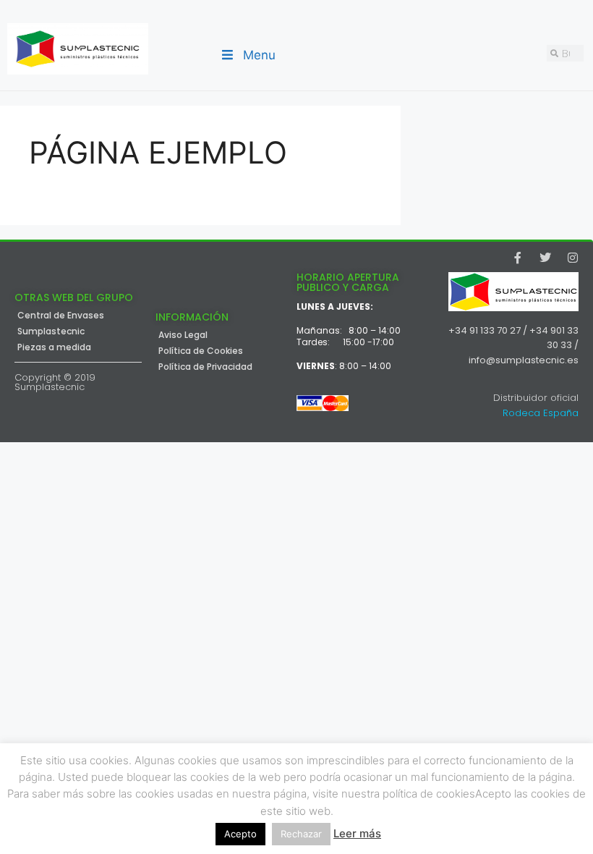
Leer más (357, 833)
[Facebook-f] (518, 257)
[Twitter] (545, 257)
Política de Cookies (200, 351)
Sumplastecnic (51, 331)
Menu (259, 55)
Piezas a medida (54, 347)
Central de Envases (60, 315)
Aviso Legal (183, 335)
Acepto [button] (240, 834)
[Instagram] (573, 257)
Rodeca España (541, 413)
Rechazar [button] (301, 834)
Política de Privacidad (205, 367)
